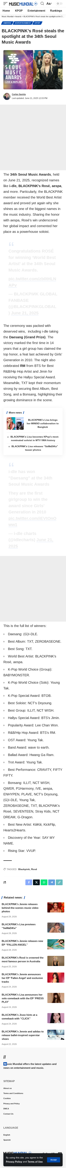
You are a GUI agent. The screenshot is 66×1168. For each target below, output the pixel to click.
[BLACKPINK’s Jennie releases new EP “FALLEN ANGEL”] (55, 944)
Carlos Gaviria (19, 94)
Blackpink (24, 869)
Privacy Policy (14, 1161)
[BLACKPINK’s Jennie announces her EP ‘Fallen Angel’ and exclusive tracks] (55, 978)
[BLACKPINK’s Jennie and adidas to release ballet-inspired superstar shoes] (55, 1035)
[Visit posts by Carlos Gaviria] (6, 96)
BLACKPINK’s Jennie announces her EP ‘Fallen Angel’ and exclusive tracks (22, 978)
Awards (7, 23)
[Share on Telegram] (51, 882)
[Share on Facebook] (28, 882)
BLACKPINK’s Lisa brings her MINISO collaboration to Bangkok (43, 423)
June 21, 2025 (25, 313)
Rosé (34, 869)
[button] (53, 1159)
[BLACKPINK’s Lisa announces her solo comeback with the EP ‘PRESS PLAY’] (55, 998)
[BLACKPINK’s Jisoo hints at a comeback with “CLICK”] (55, 1018)
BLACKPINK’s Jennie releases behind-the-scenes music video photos (20, 908)
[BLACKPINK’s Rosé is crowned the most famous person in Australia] (55, 961)
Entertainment (23, 23)
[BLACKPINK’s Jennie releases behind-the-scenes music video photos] (55, 907)
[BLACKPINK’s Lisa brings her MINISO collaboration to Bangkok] (15, 423)
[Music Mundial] (23, 3)
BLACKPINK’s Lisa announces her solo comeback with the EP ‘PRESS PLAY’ (23, 998)
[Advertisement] (33, 137)
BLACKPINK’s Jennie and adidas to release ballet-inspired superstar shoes (23, 1035)
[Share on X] (36, 882)
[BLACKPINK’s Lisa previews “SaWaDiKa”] (55, 928)
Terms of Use (35, 1161)
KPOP (37, 23)
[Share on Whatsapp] (44, 882)
